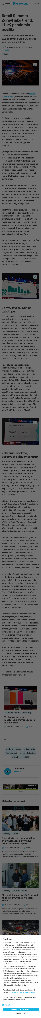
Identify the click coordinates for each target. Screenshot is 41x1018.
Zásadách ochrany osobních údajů (23, 992)
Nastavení (6, 1005)
